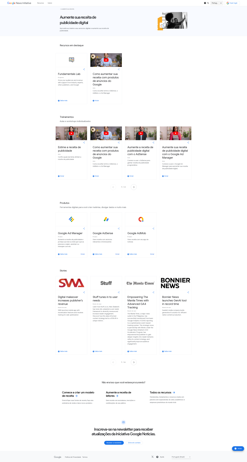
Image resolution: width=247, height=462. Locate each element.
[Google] (57, 457)
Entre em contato (134, 443)
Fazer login (233, 3)
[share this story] (84, 69)
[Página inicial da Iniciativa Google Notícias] (19, 3)
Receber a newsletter (114, 443)
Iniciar (238, 448)
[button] (216, 3)
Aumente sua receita (67, 9)
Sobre (50, 3)
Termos (85, 457)
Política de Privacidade (73, 457)
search (208, 3)
